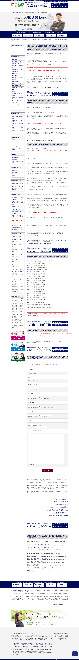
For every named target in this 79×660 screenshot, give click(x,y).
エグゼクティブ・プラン (17, 104)
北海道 (28, 544)
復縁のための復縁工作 (16, 85)
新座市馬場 (29, 302)
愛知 (28, 555)
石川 (21, 249)
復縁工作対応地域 (15, 137)
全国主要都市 (15, 283)
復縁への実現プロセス (16, 73)
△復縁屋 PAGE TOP (75, 654)
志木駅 (29, 333)
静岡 (35, 555)
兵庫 (32, 558)
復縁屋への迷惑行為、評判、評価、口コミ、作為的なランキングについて (17, 208)
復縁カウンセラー (60, 156)
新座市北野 (29, 265)
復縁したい (29, 116)
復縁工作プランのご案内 (17, 95)
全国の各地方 (16, 638)
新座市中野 (29, 263)
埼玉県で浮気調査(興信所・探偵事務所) (60, 513)
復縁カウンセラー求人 (27, 646)
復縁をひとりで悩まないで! (17, 63)
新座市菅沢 (29, 293)
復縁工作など (18, 599)
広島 (38, 561)
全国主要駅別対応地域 (16, 144)
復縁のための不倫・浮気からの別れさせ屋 (23, 644)
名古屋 (39, 636)
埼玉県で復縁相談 (64, 502)
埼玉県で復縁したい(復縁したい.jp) (61, 501)
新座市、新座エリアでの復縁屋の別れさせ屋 (59, 509)
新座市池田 (29, 286)
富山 (18, 249)
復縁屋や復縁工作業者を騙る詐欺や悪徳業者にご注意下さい (17, 203)
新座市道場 (29, 297)
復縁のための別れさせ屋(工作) (62, 512)
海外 (21, 638)
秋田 (42, 544)
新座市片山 (29, 287)
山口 (42, 561)
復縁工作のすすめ (15, 175)
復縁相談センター (38, 148)
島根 (32, 561)
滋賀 (38, 558)
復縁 (46, 87)
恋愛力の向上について (16, 106)
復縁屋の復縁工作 (15, 56)
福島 (48, 544)
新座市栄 (28, 282)
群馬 (48, 547)
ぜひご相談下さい (49, 140)
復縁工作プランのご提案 (17, 77)
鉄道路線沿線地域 (15, 286)
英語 (33, 571)
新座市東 (28, 278)
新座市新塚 (29, 273)
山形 (45, 544)
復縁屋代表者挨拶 (15, 159)
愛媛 (35, 564)
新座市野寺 (29, 299)
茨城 (42, 547)
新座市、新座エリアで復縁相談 (61, 504)
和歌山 (45, 558)
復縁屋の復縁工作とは (16, 108)
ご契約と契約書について (17, 102)
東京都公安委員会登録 (25, 651)
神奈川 (32, 547)
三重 (38, 555)
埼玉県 (36, 53)
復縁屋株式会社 (55, 1)
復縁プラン (46, 187)
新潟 (13, 249)
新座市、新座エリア (31, 479)
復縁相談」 (30, 163)
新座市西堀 (29, 295)
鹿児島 (48, 567)
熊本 (38, 567)
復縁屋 (12, 12)
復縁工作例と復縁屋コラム (16, 167)
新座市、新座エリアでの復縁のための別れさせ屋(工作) (57, 510)
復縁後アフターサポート (17, 83)
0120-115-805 (31, 631)
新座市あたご (29, 261)
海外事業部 (29, 571)
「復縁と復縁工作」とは (17, 47)
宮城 (38, 544)
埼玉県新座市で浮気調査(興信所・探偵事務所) (58, 515)
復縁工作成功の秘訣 (16, 52)
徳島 (28, 564)
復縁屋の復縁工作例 (16, 170)
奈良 (42, 558)
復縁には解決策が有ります (17, 69)
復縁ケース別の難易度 (16, 100)
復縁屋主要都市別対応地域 (17, 142)
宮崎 (45, 567)
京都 (35, 558)
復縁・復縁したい (15, 59)
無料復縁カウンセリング (17, 75)
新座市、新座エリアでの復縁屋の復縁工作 (59, 507)
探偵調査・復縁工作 (16, 79)
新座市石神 (29, 291)
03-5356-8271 (41, 631)
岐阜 (32, 555)
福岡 (28, 567)
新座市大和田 (29, 269)
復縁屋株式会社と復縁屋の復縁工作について (20, 590)
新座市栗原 (29, 284)
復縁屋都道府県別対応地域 (17, 139)
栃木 (45, 547)
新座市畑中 (29, 289)
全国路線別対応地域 (16, 146)
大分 (42, 567)
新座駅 (29, 336)
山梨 (52, 547)
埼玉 (35, 547)
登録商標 (34, 315)
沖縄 (52, 567)
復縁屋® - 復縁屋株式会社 (16, 45)
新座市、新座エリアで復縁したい (61, 499)
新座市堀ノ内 (29, 267)
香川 (32, 564)
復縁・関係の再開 (15, 81)
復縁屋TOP (13, 643)
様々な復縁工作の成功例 (17, 93)
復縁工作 (45, 1)
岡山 (35, 561)
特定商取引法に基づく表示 (44, 644)
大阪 (28, 558)
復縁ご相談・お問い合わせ (16, 113)
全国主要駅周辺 (15, 289)
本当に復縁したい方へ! (17, 61)
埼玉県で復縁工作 (64, 506)
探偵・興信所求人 (18, 646)
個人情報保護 (35, 644)
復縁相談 (16, 12)
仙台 (34, 636)
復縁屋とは (18, 643)
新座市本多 (29, 276)
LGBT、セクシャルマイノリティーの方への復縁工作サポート (17, 217)
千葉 (38, 547)
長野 (16, 249)
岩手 (35, 544)
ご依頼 (54, 87)
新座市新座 (29, 274)
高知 (38, 564)
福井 (13, 251)
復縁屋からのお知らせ (15, 194)
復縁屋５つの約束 (15, 91)
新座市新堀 (29, 271)
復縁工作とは (29, 115)
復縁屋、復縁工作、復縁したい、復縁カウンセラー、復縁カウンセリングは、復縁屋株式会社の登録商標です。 (17, 186)
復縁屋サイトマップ (44, 646)
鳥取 (28, 561)
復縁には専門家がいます (17, 71)
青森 (32, 544)
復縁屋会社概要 (15, 157)
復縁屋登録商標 (36, 646)
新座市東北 (29, 280)
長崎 (35, 567)
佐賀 (32, 567)
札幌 (31, 636)
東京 (28, 547)
